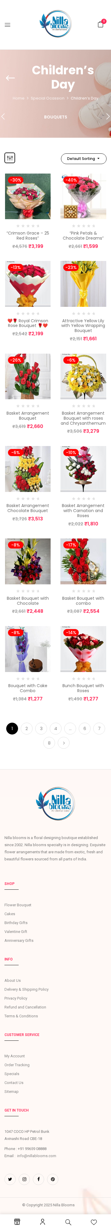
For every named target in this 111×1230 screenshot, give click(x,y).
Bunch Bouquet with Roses (83, 688)
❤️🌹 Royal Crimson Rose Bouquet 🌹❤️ (27, 323)
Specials (11, 1074)
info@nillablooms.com (36, 1156)
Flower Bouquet (17, 905)
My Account (14, 1056)
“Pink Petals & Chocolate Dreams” (83, 235)
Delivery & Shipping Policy (26, 989)
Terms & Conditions (21, 1016)
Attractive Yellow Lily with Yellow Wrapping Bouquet (83, 326)
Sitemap (11, 1091)
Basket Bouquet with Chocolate (28, 600)
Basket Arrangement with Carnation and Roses (83, 511)
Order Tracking (17, 1065)
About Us (12, 980)
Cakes (9, 914)
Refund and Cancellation (25, 1007)
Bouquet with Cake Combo (27, 688)
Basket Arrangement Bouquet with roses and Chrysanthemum (83, 418)
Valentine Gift (15, 931)
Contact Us (13, 1082)
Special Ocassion (48, 98)
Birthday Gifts (16, 923)
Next (64, 743)
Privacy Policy (15, 998)
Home (19, 98)
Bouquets (55, 117)
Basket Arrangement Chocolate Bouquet (28, 508)
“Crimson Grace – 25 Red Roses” (28, 235)
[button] (101, 24)
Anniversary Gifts (18, 940)
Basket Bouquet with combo (83, 600)
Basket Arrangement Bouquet (28, 415)
